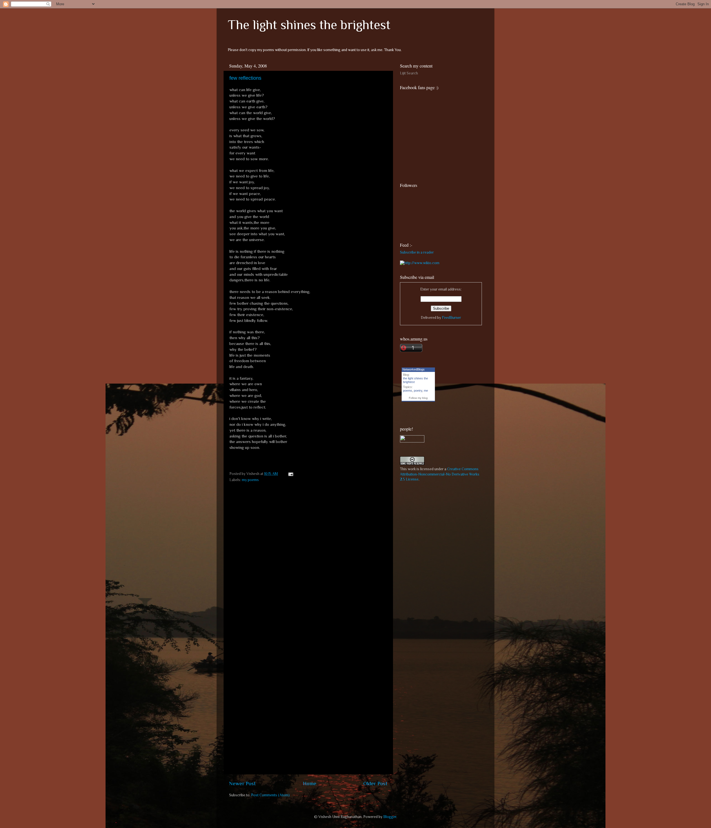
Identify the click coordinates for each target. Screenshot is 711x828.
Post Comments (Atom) (270, 795)
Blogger (389, 817)
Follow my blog (418, 397)
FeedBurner (451, 318)
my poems (250, 480)
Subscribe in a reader (417, 252)
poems (407, 390)
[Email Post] (289, 474)
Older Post (375, 783)
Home (309, 783)
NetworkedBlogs (413, 369)
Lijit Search (409, 73)
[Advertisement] (441, 525)
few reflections (245, 78)
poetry (418, 390)
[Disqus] (308, 555)
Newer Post (242, 783)
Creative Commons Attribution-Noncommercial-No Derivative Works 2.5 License (439, 474)
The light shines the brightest (309, 24)
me (426, 390)
